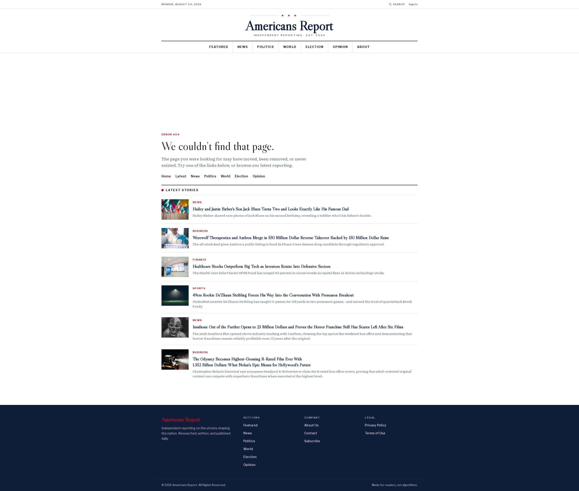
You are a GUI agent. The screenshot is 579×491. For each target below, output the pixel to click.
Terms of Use (375, 433)
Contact (310, 433)
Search (399, 4)
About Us (311, 425)
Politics (265, 47)
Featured (218, 47)
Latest (181, 176)
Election (314, 47)
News (242, 47)
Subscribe (312, 441)
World (289, 47)
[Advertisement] (289, 86)
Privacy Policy (375, 425)
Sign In (413, 4)
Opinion (340, 47)
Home (166, 176)
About (363, 47)
